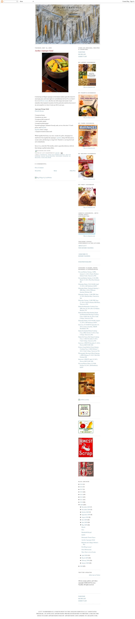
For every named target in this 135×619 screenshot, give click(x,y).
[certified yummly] (83, 399)
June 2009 (84, 522)
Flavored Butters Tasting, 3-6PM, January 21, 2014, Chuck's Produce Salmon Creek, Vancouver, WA (88, 274)
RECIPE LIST (82, 54)
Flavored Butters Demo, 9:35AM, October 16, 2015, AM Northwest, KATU (88, 365)
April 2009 (85, 555)
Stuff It (83, 535)
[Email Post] (61, 153)
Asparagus (43, 154)
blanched (43, 127)
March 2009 (85, 558)
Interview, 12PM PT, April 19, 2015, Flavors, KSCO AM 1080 (88, 360)
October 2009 (85, 512)
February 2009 (86, 560)
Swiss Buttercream (86, 549)
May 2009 (84, 525)
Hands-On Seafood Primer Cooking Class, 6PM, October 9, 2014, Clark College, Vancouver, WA (88, 332)
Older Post (72, 171)
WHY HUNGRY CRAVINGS (85, 248)
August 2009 (85, 517)
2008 (81, 566)
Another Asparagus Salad (44, 50)
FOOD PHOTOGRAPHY (84, 262)
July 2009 (84, 520)
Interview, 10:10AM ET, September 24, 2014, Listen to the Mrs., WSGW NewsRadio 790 (88, 326)
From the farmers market (56, 154)
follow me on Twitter (94, 575)
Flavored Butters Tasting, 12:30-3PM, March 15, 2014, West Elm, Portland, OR (88, 280)
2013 (81, 494)
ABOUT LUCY (82, 246)
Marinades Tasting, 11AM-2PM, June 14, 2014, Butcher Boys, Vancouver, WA (88, 296)
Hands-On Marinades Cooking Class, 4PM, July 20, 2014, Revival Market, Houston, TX (89, 308)
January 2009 (85, 563)
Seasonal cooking (62, 156)
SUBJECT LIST (82, 56)
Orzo (83, 530)
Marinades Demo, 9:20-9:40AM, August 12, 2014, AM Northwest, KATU (89, 321)
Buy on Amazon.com (89, 87)
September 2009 (86, 515)
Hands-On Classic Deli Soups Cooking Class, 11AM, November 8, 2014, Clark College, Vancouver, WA (88, 339)
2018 (81, 484)
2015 (81, 489)
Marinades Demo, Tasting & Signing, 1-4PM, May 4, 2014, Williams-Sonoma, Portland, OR (89, 290)
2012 (81, 497)
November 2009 (86, 509)
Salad (43, 156)
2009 (81, 505)
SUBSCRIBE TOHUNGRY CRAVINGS (84, 255)
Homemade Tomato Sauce (88, 537)
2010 (81, 502)
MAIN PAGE (81, 52)
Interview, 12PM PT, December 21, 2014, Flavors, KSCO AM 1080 (89, 344)
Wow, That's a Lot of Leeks (89, 552)
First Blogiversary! (87, 547)
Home (55, 171)
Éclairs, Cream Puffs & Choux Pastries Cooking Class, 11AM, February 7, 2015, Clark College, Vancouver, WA (89, 349)
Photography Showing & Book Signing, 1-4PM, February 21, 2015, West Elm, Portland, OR (89, 355)
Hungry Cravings (67, 7)
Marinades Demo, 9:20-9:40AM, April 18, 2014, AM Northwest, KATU (88, 285)
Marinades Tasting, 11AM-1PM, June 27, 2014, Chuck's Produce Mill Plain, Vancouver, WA (89, 302)
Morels (83, 527)
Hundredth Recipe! (87, 532)
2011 (81, 499)
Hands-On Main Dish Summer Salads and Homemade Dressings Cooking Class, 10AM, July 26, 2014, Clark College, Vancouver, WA (88, 315)
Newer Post (38, 171)
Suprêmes (37, 129)
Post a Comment (39, 167)
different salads (44, 101)
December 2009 (86, 507)
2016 (81, 487)
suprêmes (59, 138)
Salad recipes (50, 156)
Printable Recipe (39, 111)
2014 (81, 492)
